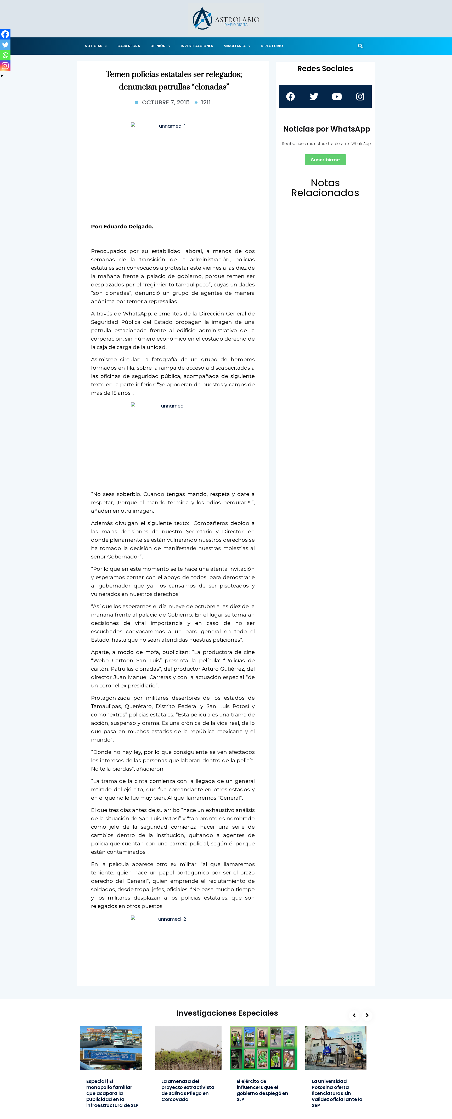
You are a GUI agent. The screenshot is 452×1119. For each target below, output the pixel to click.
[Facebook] (5, 34)
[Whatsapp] (5, 55)
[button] (360, 46)
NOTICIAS (93, 45)
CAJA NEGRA (128, 45)
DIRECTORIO (272, 45)
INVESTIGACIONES (197, 45)
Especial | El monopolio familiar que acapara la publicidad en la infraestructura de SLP (112, 1093)
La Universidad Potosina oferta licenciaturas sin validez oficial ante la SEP (337, 1093)
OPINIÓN (158, 45)
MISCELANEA (235, 45)
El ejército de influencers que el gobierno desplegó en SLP (262, 1090)
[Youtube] (336, 96)
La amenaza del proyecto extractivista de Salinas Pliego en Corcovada (187, 1090)
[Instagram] (5, 65)
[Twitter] (5, 44)
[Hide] (2, 76)
